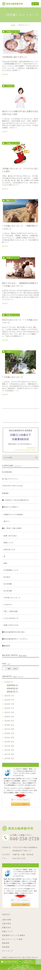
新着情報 (5, 493)
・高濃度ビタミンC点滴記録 (12, 514)
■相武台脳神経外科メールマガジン (15, 639)
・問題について (9, 200)
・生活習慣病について (10, 570)
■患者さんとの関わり (10, 507)
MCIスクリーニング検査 (12, 939)
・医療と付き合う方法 (10, 625)
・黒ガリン (6, 521)
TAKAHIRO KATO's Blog (12, 485)
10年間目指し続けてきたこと (14, 57)
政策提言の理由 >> (32, 448)
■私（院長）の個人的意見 (12, 528)
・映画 (4, 563)
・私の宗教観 (7, 584)
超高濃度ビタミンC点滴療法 (13, 935)
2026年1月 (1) (12, 691)
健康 (9, 668)
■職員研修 (6, 646)
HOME (13, 25)
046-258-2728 (19, 858)
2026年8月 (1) (12, 685)
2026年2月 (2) (12, 688)
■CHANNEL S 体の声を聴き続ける (15, 500)
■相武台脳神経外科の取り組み (13, 632)
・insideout (9, 86)
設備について (7, 931)
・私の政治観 (7, 591)
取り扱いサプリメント (10, 479)
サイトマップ (7, 951)
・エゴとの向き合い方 (10, 618)
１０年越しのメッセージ (12, 377)
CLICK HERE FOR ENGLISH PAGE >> (26, 450)
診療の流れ (6, 927)
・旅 (3, 556)
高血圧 (15, 668)
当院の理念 (6, 923)
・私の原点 (6, 577)
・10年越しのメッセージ (12, 31)
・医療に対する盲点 (9, 536)
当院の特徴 (6, 919)
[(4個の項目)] (4, 668)
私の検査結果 (7, 472)
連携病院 (5, 943)
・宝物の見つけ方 (8, 549)
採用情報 (5, 947)
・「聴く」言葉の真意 (10, 611)
